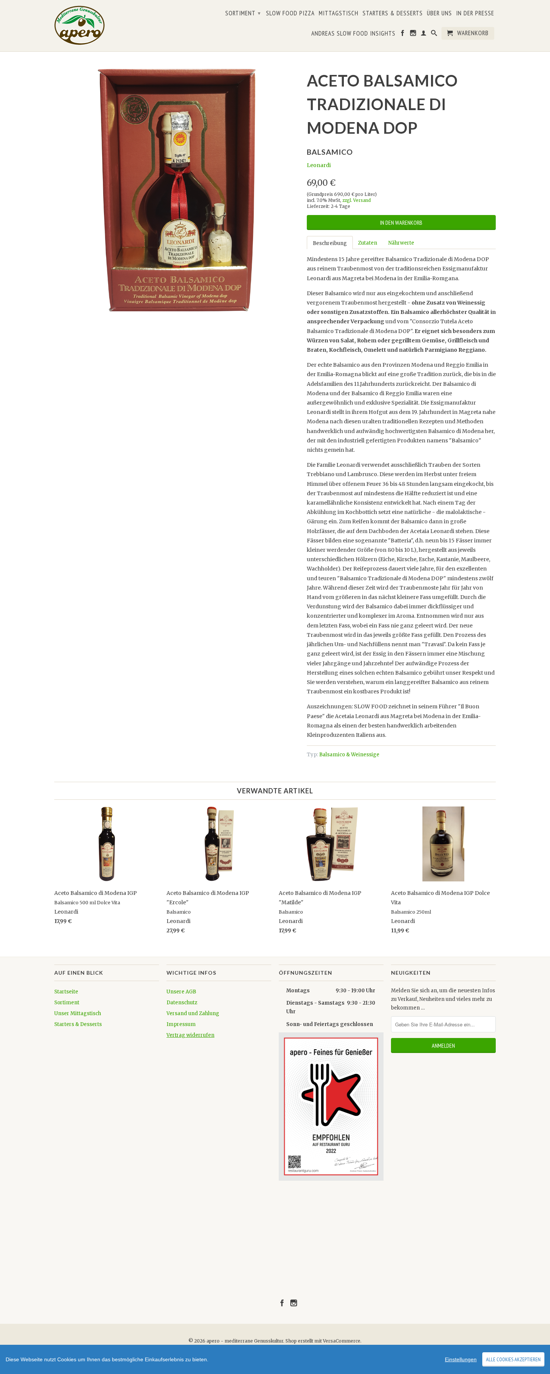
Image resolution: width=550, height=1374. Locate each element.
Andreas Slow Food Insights (353, 33)
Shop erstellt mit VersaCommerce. (323, 1341)
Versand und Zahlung (192, 1013)
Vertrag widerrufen (190, 1035)
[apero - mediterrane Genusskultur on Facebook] (403, 34)
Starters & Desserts (393, 13)
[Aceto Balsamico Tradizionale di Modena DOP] (176, 190)
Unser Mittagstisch (77, 1013)
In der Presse (475, 13)
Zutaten (367, 243)
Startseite (66, 992)
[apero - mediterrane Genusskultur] (88, 26)
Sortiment (243, 13)
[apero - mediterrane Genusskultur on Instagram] (413, 34)
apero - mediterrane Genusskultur (245, 1341)
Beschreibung (330, 243)
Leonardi (319, 165)
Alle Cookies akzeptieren (513, 1359)
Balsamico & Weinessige (349, 754)
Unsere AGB (181, 992)
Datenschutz (181, 1002)
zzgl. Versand (356, 200)
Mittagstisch (338, 13)
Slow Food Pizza (290, 13)
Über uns (439, 13)
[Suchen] (434, 34)
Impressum (181, 1024)
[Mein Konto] (424, 34)
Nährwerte (401, 243)
